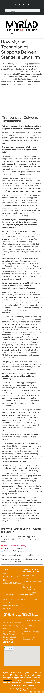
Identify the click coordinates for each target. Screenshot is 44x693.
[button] (12, 33)
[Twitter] (20, 4)
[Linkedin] (28, 4)
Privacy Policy (22, 690)
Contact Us (8, 642)
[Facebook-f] (16, 4)
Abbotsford (7, 680)
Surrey (14, 680)
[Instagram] (24, 4)
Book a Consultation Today (15, 546)
